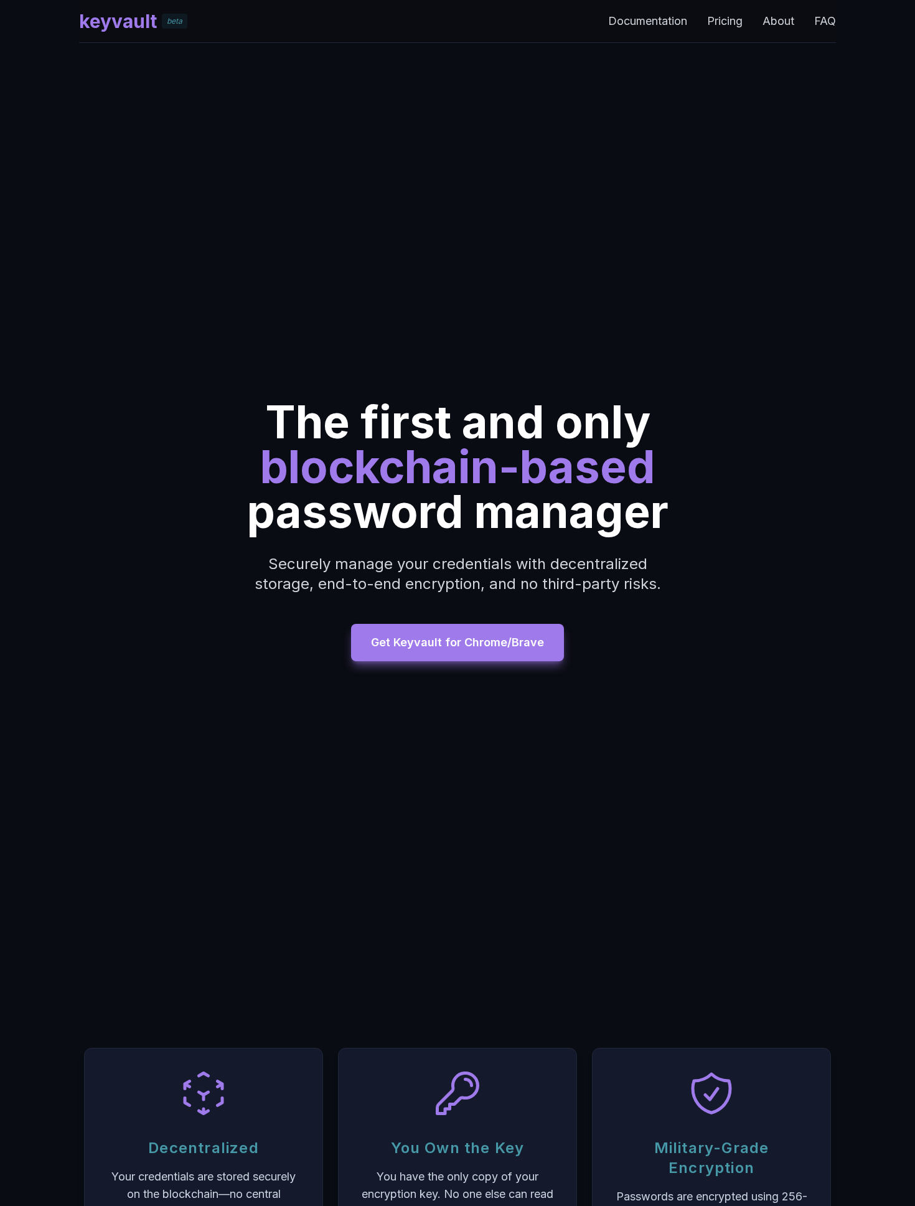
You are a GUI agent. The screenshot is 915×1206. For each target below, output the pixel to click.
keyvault (118, 21)
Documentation (647, 20)
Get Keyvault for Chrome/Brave (457, 642)
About (778, 20)
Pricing (725, 20)
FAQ (825, 20)
